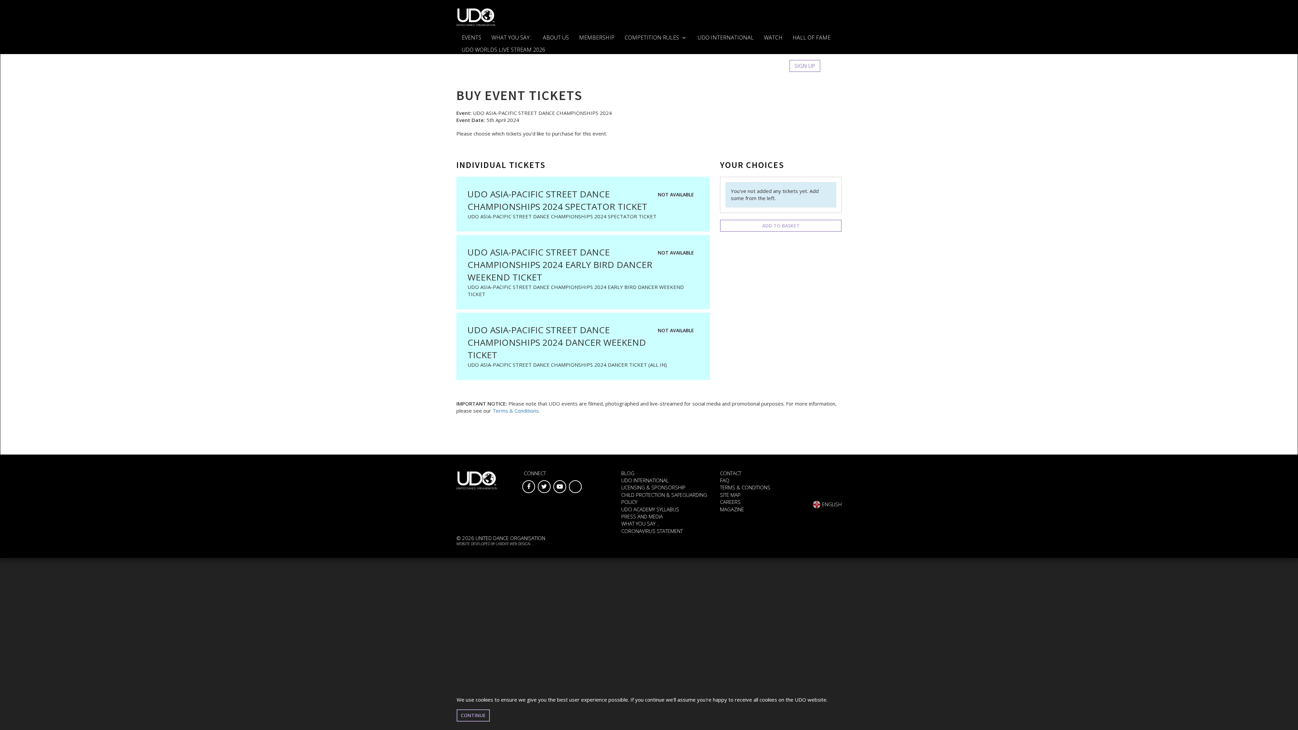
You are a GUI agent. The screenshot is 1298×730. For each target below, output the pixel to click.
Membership (597, 37)
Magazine (732, 509)
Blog (627, 473)
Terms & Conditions (515, 410)
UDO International (726, 37)
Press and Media (642, 516)
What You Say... (512, 37)
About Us (556, 37)
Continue (473, 715)
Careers (730, 501)
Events (471, 37)
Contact (730, 473)
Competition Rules (652, 37)
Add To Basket (781, 225)
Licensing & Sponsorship (653, 487)
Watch (773, 37)
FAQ (724, 480)
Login (774, 66)
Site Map (730, 494)
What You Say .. (640, 523)
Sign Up (804, 66)
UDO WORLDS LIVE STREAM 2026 (503, 49)
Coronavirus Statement (652, 531)
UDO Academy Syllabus (650, 509)
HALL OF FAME (812, 37)
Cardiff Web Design (513, 543)
